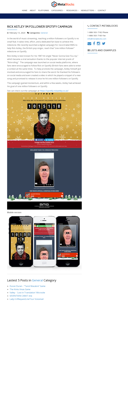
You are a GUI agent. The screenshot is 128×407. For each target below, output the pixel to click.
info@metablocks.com (97, 38)
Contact (102, 10)
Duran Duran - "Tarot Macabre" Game (27, 286)
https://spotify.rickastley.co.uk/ (54, 90)
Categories (57, 10)
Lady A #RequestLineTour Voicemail (27, 299)
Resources (71, 10)
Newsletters (87, 10)
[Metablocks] (64, 4)
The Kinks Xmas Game (20, 289)
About (33, 10)
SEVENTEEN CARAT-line (21, 295)
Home (24, 10)
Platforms (43, 10)
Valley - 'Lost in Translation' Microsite (27, 292)
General (44, 32)
